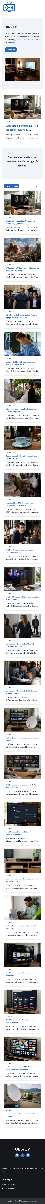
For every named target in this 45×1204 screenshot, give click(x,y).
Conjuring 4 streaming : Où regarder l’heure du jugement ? (22, 129)
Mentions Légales (8, 1185)
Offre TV (22, 1149)
